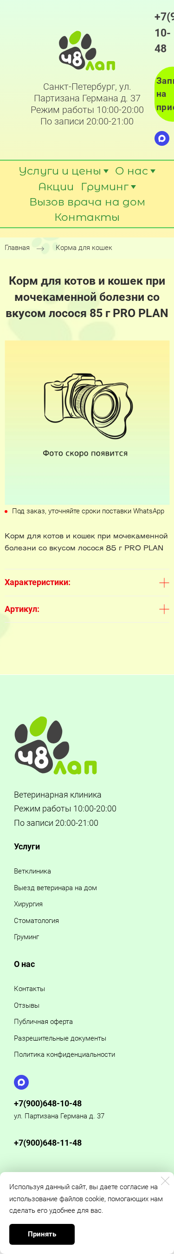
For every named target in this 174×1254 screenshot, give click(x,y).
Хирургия (28, 904)
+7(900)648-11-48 (48, 1143)
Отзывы (26, 1005)
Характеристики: (38, 582)
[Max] (162, 138)
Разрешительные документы (60, 1038)
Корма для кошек (84, 247)
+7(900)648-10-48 (48, 1103)
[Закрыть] (165, 1181)
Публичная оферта (43, 1021)
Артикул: (22, 609)
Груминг (26, 937)
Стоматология (36, 921)
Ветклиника (32, 871)
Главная (17, 247)
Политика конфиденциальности (64, 1054)
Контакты (29, 989)
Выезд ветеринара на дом (55, 888)
